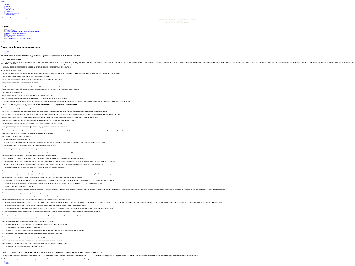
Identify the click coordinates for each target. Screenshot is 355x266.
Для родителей (9, 14)
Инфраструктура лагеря (11, 13)
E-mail (6, 53)
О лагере (7, 6)
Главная (6, 4)
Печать (6, 51)
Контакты (7, 8)
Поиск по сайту (9, 9)
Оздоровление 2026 (10, 11)
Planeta (3, 1)
